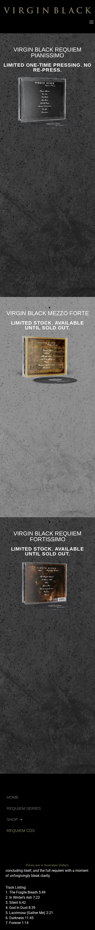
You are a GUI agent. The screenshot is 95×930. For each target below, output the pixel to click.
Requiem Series (24, 808)
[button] (91, 22)
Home (13, 797)
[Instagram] (21, 28)
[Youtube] (3, 28)
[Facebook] (12, 28)
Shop (12, 819)
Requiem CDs (21, 830)
